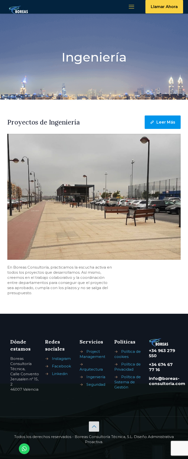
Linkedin (60, 373)
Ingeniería (95, 377)
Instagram (61, 358)
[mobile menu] (131, 7)
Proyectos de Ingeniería (43, 122)
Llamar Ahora (164, 6)
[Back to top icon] (94, 426)
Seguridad (95, 384)
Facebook (61, 366)
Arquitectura (91, 369)
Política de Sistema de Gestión (127, 382)
